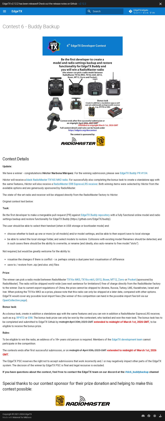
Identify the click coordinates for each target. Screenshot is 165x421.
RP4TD (20, 317)
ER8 (30, 317)
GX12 (99, 279)
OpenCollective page (14, 300)
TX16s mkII (87, 279)
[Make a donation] (160, 415)
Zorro (121, 279)
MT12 (113, 279)
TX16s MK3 (73, 279)
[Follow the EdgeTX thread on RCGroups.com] (154, 415)
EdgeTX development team (127, 339)
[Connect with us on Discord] (143, 415)
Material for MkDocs (22, 417)
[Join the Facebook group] (148, 415)
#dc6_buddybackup (137, 372)
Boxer (106, 279)
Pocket (132, 279)
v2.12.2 (82, 3)
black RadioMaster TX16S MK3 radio (47, 179)
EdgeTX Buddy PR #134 (133, 173)
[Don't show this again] (160, 4)
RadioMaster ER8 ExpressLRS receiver (75, 184)
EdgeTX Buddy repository (95, 215)
